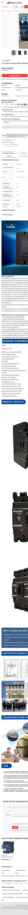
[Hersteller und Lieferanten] (14, 2)
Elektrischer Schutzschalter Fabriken (11, 890)
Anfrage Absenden (15, 75)
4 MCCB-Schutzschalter (22, 897)
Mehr (2, 900)
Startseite (3, 11)
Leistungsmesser (5, 870)
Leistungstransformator (20, 870)
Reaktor (17, 873)
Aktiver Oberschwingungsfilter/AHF (8, 876)
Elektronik (9, 11)
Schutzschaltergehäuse (8, 897)
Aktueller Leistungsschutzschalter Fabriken (13, 893)
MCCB (2, 873)
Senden (15, 827)
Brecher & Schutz (16, 11)
